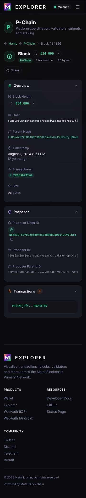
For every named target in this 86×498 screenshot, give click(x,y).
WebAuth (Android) (18, 418)
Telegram (11, 453)
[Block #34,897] (58, 53)
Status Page (56, 411)
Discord (10, 447)
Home (13, 43)
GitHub (52, 405)
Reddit (9, 460)
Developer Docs (59, 398)
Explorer (10, 405)
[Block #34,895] (36, 53)
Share (15, 70)
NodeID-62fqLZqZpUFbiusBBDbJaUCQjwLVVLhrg (42, 234)
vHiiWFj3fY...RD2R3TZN (29, 306)
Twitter (9, 440)
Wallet (8, 398)
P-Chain (29, 43)
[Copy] (11, 239)
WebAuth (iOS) (15, 411)
